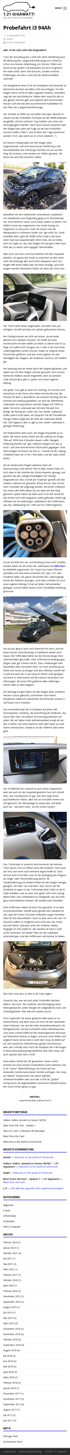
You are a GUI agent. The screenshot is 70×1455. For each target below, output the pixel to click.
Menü (58, 8)
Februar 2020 (10, 1291)
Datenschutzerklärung (30, 1451)
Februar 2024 (10, 1242)
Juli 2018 (7, 1355)
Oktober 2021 (10, 1253)
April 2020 (8, 1285)
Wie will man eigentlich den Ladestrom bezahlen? (37, 1188)
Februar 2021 (10, 1274)
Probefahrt (19, 42)
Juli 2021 (7, 1258)
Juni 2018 (8, 1361)
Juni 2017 (8, 1420)
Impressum (10, 1451)
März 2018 (8, 1377)
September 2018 (12, 1345)
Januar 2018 (9, 1388)
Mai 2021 (8, 1264)
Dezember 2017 (11, 1393)
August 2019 (9, 1307)
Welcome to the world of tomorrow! (22, 1141)
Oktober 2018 (10, 1339)
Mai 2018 (8, 1366)
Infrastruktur (9, 1215)
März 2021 (8, 1269)
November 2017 (11, 1399)
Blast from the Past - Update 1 (19, 1125)
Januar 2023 (9, 1247)
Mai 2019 (8, 1318)
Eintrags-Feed (10, 1436)
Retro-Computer (12, 1226)
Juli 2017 (7, 1415)
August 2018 (9, 1350)
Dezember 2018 (11, 1328)
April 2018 (8, 1372)
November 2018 (11, 1334)
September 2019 (12, 1301)
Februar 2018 (10, 1382)
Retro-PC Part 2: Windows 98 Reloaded (23, 1130)
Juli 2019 (7, 1312)
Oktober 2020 (10, 1280)
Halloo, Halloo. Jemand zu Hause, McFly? (24, 1120)
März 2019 (8, 1323)
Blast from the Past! (13, 1136)
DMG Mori (59, 566)
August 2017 (9, 1409)
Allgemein (8, 1205)
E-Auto (10, 42)
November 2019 (11, 1296)
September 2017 (12, 1404)
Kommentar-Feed (12, 1441)
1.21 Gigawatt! (19, 14)
